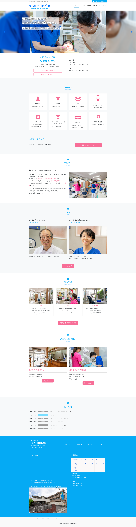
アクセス (99, 444)
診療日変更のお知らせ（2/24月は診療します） (60, 425)
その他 (43, 428)
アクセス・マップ (34, 519)
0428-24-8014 (49, 61)
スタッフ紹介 (68, 444)
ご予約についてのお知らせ (48, 74)
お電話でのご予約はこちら (100, 1)
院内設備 (89, 444)
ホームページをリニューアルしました (58, 428)
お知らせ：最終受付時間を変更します (58, 421)
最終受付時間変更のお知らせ (47, 70)
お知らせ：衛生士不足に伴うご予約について (59, 418)
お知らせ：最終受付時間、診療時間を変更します (60, 411)
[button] (4, 32)
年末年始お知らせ (54, 415)
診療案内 (43, 411)
